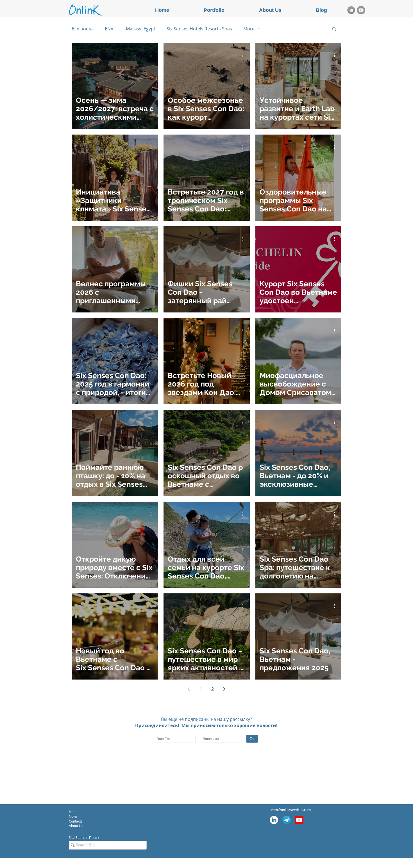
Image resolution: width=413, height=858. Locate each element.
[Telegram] (286, 820)
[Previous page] (189, 689)
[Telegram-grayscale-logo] (351, 10)
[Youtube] (299, 820)
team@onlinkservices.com (290, 809)
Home (73, 811)
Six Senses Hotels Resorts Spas (199, 29)
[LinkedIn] (274, 820)
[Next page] (224, 689)
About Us (76, 825)
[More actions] (152, 55)
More (249, 29)
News (73, 816)
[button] (334, 29)
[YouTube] (361, 10)
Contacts (76, 821)
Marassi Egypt (140, 29)
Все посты (83, 29)
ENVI (110, 29)
